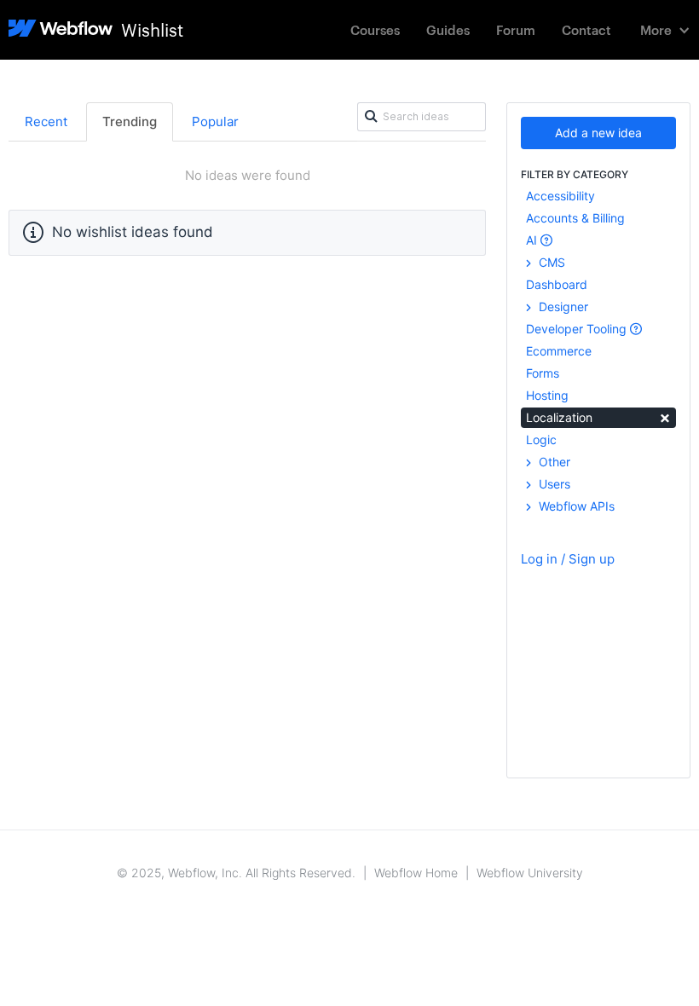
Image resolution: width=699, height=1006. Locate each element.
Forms (542, 373)
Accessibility (560, 195)
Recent (46, 121)
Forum (515, 29)
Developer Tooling (578, 328)
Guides (448, 29)
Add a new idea (598, 132)
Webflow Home (416, 872)
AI (533, 240)
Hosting (547, 395)
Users (552, 484)
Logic (541, 439)
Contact (586, 29)
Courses (375, 29)
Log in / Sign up (568, 559)
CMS (550, 262)
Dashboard (556, 284)
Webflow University (530, 872)
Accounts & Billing (575, 218)
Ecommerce (559, 351)
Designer (561, 306)
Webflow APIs (575, 506)
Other (552, 461)
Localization (598, 416)
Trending (129, 121)
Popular (215, 121)
